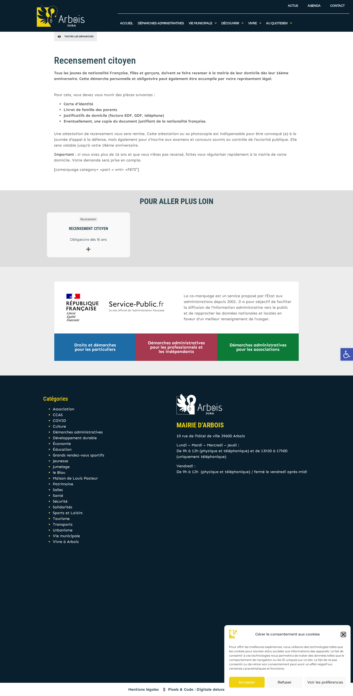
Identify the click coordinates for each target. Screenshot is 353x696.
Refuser (285, 682)
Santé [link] (58, 495)
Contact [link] (337, 5)
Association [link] (63, 409)
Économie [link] (62, 443)
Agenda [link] (314, 5)
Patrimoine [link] (63, 484)
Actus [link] (293, 5)
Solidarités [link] (62, 507)
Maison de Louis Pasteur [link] (75, 478)
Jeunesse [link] (60, 461)
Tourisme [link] (61, 518)
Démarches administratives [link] (78, 432)
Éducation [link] (62, 449)
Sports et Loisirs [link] (68, 513)
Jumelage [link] (61, 466)
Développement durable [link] (75, 438)
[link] (347, 354)
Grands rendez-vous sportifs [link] (78, 455)
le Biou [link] (59, 472)
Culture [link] (59, 426)
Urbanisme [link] (63, 530)
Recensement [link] (88, 219)
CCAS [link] (58, 415)
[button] (343, 634)
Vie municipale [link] (66, 536)
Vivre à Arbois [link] (66, 541)
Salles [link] (58, 489)
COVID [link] (59, 420)
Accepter (246, 682)
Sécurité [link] (60, 501)
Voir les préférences (325, 682)
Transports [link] (63, 524)
